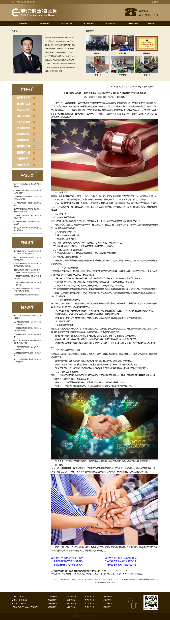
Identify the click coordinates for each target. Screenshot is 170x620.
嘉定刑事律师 (71, 596)
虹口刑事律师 (71, 607)
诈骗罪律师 (22, 158)
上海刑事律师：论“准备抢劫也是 (66, 565)
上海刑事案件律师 (120, 87)
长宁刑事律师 (89, 603)
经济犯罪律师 (23, 110)
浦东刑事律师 (52, 607)
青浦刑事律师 (89, 607)
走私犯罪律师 (23, 122)
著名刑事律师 (89, 24)
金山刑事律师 (107, 603)
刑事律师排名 (23, 152)
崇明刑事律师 (107, 607)
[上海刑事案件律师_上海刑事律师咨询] (35, 16)
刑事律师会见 (66, 24)
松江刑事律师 (89, 596)
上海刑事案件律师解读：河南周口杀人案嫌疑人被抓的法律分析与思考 (85, 579)
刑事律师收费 (111, 24)
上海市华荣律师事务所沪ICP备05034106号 (85, 616)
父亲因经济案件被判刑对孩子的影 (121, 561)
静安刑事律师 (133, 24)
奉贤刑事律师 (107, 596)
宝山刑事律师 (52, 596)
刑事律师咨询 (135, 87)
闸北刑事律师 (107, 600)
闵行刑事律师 (71, 603)
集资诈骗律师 (23, 134)
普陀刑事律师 (89, 600)
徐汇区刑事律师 (150, 87)
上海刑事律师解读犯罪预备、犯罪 (67, 558)
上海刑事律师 (22, 24)
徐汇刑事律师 (52, 600)
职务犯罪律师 (23, 116)
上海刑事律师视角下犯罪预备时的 (67, 561)
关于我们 (151, 24)
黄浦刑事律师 (52, 603)
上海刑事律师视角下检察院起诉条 (121, 565)
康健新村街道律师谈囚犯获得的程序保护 (27, 295)
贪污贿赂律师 (23, 128)
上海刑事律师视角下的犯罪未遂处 (121, 558)
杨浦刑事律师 (71, 600)
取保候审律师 (44, 24)
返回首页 (155, 2)
